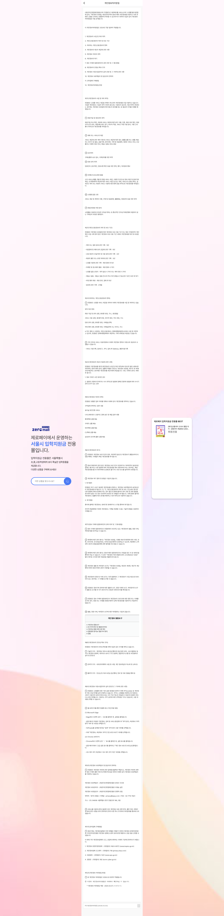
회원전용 (172, 431)
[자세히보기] (117, 886)
